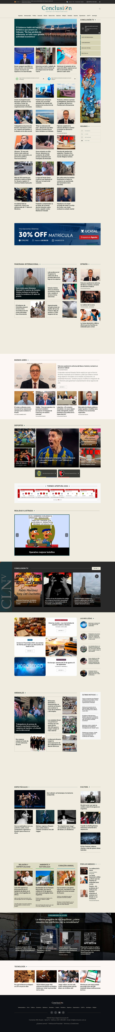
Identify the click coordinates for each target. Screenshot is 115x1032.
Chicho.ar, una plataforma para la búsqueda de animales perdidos (64, 897)
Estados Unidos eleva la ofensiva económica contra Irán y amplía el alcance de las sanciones (54, 292)
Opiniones (58, 15)
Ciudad (57, 1007)
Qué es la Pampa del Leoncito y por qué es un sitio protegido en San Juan (44, 905)
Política (34, 15)
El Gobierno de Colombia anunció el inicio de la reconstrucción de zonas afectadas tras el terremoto (22, 310)
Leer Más (61, 387)
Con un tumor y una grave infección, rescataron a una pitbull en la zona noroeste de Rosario (66, 890)
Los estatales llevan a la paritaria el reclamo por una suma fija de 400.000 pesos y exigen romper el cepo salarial (95, 649)
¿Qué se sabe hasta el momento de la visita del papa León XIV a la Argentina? (23, 899)
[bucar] (100, 9)
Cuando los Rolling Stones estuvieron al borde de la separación (89, 827)
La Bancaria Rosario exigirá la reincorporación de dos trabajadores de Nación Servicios (54, 742)
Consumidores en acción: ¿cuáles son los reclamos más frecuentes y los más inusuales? (47, 949)
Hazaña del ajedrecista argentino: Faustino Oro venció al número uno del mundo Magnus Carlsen (65, 154)
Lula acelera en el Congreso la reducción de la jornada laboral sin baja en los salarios (54, 275)
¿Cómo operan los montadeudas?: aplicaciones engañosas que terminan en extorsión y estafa (68, 949)
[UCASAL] (57, 234)
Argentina (20, 15)
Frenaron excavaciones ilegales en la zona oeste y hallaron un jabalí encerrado (44, 899)
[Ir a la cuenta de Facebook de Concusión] (51, 1012)
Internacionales (27, 15)
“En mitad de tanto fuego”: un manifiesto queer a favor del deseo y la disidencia (67, 827)
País (28, 1007)
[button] (1, 936)
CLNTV (82, 1007)
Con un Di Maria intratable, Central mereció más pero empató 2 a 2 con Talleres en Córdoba (57, 460)
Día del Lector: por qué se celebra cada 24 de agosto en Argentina (90, 807)
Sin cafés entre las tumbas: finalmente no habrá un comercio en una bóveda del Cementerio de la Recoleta (66, 181)
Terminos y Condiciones (71, 1023)
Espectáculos (82, 15)
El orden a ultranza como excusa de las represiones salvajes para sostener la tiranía (22, 409)
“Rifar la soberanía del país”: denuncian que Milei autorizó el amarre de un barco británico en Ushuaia (44, 128)
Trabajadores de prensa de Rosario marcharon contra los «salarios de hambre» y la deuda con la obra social (23, 128)
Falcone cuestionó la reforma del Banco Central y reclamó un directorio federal (65, 128)
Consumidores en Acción (57, 915)
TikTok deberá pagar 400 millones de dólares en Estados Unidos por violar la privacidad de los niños (46, 987)
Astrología (94, 15)
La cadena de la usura (88, 305)
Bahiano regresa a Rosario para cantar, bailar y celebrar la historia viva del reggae (45, 828)
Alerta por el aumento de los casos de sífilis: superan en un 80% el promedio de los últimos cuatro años (89, 709)
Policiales (63, 1007)
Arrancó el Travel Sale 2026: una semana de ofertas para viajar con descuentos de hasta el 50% (30, 644)
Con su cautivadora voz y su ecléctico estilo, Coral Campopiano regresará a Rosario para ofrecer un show (23, 829)
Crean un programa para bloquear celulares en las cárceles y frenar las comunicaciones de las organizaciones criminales (23, 103)
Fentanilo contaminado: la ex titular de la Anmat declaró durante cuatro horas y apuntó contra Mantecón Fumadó (44, 207)
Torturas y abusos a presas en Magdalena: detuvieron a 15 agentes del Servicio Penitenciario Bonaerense (66, 102)
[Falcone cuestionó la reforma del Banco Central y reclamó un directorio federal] (90, 275)
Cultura (84, 787)
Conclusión (63, 1018)
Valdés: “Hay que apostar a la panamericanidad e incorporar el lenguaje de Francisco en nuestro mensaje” (45, 410)
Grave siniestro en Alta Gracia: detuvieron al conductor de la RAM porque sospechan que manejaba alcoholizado (43, 155)
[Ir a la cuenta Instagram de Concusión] (63, 1012)
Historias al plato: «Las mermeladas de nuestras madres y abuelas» (61, 624)
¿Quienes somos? (41, 1023)
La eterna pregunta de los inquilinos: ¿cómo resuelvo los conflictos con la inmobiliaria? (57, 920)
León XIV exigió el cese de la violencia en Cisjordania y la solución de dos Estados (23, 905)
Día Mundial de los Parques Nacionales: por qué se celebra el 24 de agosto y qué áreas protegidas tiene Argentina (45, 891)
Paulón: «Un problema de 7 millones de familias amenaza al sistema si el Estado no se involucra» (94, 892)
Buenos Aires (52, 15)
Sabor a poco (20, 444)
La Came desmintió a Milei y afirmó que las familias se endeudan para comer (90, 325)
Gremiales (70, 15)
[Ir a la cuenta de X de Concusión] (55, 1012)
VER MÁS (95, 568)
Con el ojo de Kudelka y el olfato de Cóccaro (23, 462)
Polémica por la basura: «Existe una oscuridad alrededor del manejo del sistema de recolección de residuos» (44, 103)
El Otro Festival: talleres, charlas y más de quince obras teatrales (90, 848)
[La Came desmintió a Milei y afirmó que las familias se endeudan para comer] (90, 315)
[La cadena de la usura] (90, 297)
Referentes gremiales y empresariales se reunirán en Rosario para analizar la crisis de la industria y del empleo (54, 706)
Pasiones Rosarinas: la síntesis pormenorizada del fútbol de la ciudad (89, 443)
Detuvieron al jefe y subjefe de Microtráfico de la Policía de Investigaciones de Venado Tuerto (90, 726)
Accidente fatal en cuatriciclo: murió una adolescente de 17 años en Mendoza (94, 673)
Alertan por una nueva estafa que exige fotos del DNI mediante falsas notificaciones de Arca (90, 987)
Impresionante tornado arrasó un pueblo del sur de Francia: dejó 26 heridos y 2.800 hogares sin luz (53, 310)
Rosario (45, 15)
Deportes (76, 15)
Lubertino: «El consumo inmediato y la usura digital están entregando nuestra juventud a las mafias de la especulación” (66, 410)
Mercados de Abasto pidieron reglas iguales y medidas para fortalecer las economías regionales (88, 409)
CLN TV (88, 15)
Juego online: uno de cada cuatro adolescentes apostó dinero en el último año (67, 986)
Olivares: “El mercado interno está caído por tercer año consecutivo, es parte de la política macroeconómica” (23, 155)
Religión (64, 15)
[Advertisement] (90, 153)
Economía (40, 15)
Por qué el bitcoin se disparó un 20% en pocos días (23, 985)
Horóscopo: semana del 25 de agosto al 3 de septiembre (94, 624)
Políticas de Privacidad (55, 1023)
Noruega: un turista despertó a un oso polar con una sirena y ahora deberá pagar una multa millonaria (65, 903)
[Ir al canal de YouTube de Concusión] (59, 1012)
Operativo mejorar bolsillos (42, 552)
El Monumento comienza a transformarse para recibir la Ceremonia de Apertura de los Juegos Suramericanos (84, 601)
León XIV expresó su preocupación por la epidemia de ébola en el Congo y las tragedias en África (22, 891)
